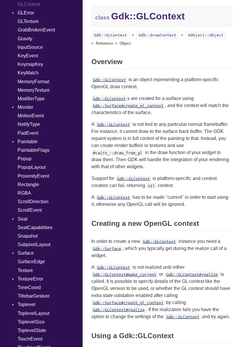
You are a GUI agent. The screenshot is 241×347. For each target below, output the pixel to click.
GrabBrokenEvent (36, 29)
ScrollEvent (30, 210)
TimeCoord (29, 287)
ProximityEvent (33, 176)
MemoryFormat (33, 81)
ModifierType (31, 98)
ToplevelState (32, 330)
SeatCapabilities (35, 227)
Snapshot (28, 235)
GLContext (29, 4)
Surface (26, 253)
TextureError (30, 278)
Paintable (28, 141)
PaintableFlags (33, 150)
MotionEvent (31, 115)
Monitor (25, 107)
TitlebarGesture (34, 295)
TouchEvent (30, 338)
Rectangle (28, 184)
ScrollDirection (33, 201)
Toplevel (26, 304)
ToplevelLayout (33, 313)
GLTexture (28, 21)
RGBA (24, 193)
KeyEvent (28, 55)
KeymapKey (30, 64)
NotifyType (29, 124)
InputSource (30, 47)
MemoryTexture (34, 90)
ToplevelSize (31, 321)
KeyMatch (28, 72)
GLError (26, 12)
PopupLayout (32, 167)
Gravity (25, 38)
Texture (25, 270)
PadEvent (28, 133)
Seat (22, 218)
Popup (24, 158)
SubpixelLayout (34, 244)
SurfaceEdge (31, 261)
